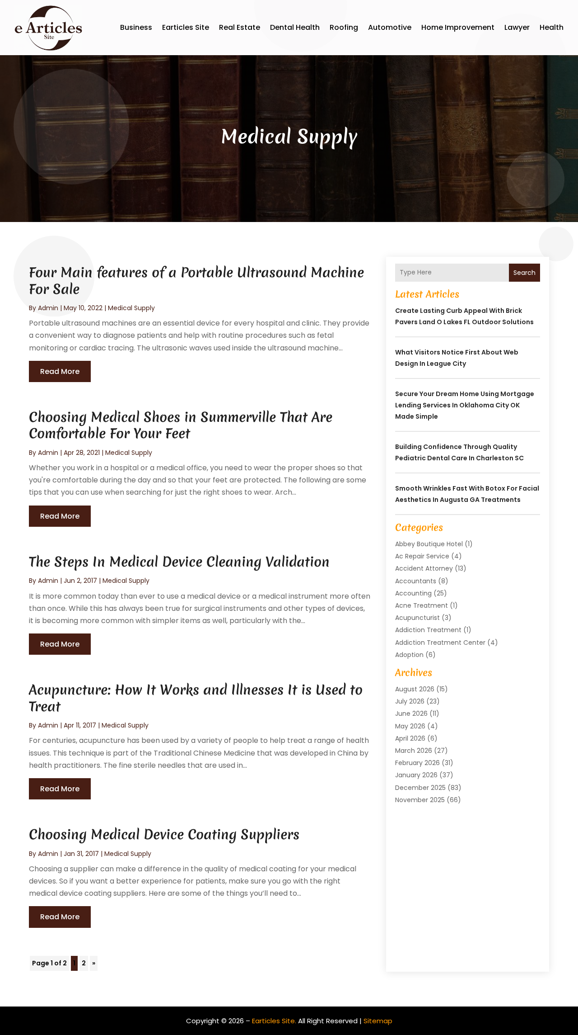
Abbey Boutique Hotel (429, 543)
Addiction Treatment (428, 629)
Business (136, 27)
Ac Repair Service (422, 556)
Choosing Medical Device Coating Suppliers (164, 834)
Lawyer (517, 27)
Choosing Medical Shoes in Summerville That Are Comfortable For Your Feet (180, 425)
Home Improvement (457, 27)
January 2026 (416, 775)
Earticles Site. (274, 1021)
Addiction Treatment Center (440, 642)
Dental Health (295, 27)
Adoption (409, 654)
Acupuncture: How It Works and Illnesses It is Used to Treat (196, 698)
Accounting (413, 593)
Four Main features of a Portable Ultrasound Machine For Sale (196, 280)
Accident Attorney (424, 568)
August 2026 (414, 689)
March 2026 (413, 750)
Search (524, 272)
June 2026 (411, 713)
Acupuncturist (417, 617)
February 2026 (417, 762)
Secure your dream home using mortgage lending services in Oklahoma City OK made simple (464, 405)
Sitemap (378, 1021)
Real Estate (239, 27)
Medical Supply (131, 307)
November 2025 (420, 799)
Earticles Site (185, 27)
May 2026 (410, 726)
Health (552, 27)
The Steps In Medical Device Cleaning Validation (179, 562)
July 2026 (409, 701)
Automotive (389, 27)
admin (48, 307)
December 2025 (420, 787)
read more (59, 371)
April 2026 (410, 738)
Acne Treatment (421, 605)
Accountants (415, 581)
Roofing (344, 27)
